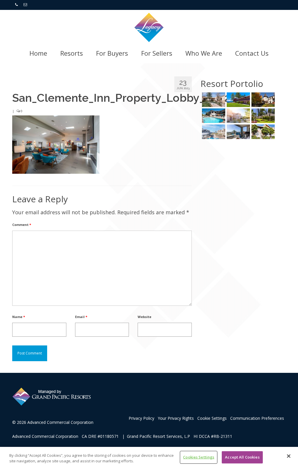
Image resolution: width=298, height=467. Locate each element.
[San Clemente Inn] (213, 115)
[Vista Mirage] (237, 115)
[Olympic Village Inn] (262, 99)
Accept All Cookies (242, 457)
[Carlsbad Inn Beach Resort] (213, 131)
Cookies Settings (198, 457)
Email (81, 317)
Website (144, 317)
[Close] (288, 456)
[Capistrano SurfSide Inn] (237, 131)
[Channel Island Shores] (262, 131)
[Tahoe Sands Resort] (237, 99)
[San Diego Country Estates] (213, 99)
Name (18, 317)
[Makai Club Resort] (262, 115)
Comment (21, 224)
